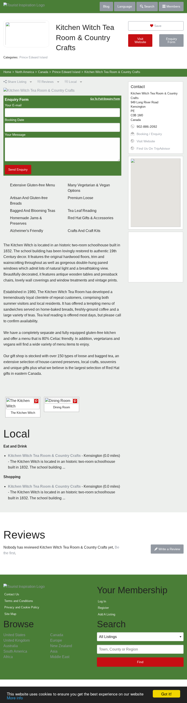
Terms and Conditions (18, 601)
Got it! (166, 694)
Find (140, 662)
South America (15, 651)
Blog (106, 6)
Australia (10, 646)
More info (15, 697)
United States (14, 635)
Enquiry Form (171, 40)
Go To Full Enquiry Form (105, 98)
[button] (155, 190)
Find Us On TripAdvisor (153, 148)
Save (157, 26)
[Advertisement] (156, 257)
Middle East (59, 657)
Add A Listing (106, 614)
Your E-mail (13, 105)
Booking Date (14, 120)
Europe (56, 640)
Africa (8, 657)
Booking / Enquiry (149, 134)
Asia (53, 651)
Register (103, 607)
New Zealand (61, 646)
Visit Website (140, 40)
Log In (102, 601)
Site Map (10, 614)
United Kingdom (16, 640)
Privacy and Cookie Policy (21, 607)
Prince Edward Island (33, 57)
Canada (56, 635)
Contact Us (11, 594)
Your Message (15, 134)
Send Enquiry (18, 169)
